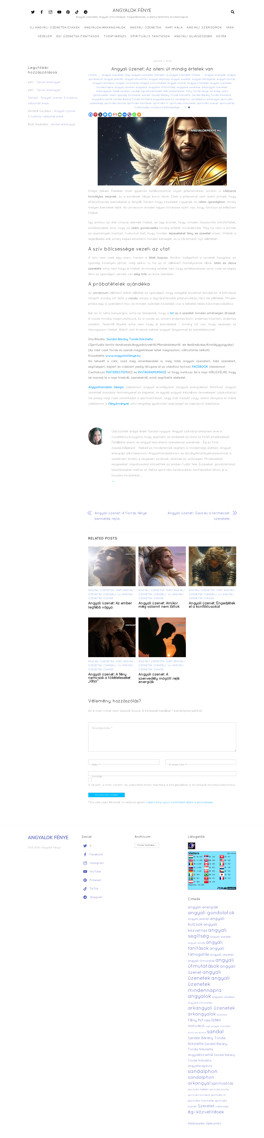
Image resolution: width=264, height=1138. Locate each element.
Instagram (96, 863)
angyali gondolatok (211, 913)
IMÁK (230, 27)
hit (172, 313)
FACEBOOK (200, 366)
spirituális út (160, 103)
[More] (139, 114)
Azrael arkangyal (63, 124)
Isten (216, 1020)
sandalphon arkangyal (205, 99)
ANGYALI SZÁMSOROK (204, 27)
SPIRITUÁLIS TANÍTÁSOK (150, 36)
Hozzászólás (102, 728)
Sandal (93, 75)
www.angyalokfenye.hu (123, 356)
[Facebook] (91, 114)
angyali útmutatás (127, 83)
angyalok (141, 87)
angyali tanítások (104, 83)
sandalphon (182, 99)
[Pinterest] (95, 114)
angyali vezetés (125, 87)
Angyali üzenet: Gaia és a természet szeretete (199, 516)
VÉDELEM (45, 36)
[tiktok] (76, 12)
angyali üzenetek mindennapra (209, 984)
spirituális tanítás (115, 103)
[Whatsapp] (134, 114)
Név (96, 765)
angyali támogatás (203, 79)
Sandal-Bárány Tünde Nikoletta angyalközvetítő (208, 1050)
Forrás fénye (201, 91)
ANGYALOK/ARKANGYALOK (105, 27)
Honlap (97, 776)
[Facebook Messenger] (105, 114)
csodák (135, 91)
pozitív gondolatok (197, 1033)
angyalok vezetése (188, 87)
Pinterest (95, 880)
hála (207, 1020)
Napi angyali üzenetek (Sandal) (145, 75)
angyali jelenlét (113, 79)
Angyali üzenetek (113, 75)
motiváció (196, 1026)
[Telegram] (110, 114)
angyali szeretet (181, 79)
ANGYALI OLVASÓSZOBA (193, 36)
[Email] (120, 114)
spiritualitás (227, 103)
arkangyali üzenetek (214, 87)
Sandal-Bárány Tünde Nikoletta (171, 95)
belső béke (222, 1015)
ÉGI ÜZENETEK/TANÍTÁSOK (77, 36)
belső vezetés (121, 91)
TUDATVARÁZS (115, 36)
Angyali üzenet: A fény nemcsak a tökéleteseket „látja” (109, 678)
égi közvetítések (151, 91)
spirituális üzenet (207, 103)
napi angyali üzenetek (217, 1026)
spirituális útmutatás (183, 103)
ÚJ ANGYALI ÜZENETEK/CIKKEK (55, 27)
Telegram (96, 897)
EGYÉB (221, 36)
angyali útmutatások (153, 83)
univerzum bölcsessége (165, 107)
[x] (32, 12)
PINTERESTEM (116, 372)
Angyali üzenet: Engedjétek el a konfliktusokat (212, 605)
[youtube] (59, 12)
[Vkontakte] (124, 114)
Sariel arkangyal (48, 82)
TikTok (93, 889)
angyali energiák (215, 75)
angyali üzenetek (198, 83)
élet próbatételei (174, 91)
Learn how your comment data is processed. (180, 802)
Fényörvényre (118, 404)
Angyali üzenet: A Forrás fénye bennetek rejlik (121, 516)
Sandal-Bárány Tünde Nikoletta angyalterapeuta (143, 99)
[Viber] (129, 114)
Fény (189, 91)
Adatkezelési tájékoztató (204, 1123)
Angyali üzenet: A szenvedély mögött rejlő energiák (158, 678)
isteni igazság (118, 95)
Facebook (96, 854)
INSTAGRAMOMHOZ (152, 372)
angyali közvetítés (136, 79)
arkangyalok (104, 91)
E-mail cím (178, 765)
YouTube (95, 871)
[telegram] (85, 12)
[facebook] (41, 12)
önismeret (134, 95)
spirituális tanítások (139, 103)
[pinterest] (68, 12)
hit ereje (215, 91)
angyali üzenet (176, 83)
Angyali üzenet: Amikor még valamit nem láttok (158, 605)
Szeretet (206, 1106)
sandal (146, 95)
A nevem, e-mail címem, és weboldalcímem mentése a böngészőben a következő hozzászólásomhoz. (162, 785)
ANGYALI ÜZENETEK (145, 27)
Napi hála (174, 27)
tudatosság (142, 107)
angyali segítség (159, 79)
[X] (100, 114)
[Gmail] (115, 114)
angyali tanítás (226, 79)
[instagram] (50, 12)
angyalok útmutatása (162, 87)
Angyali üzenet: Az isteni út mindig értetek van (162, 69)
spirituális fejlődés (198, 1090)
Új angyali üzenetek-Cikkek (183, 75)
